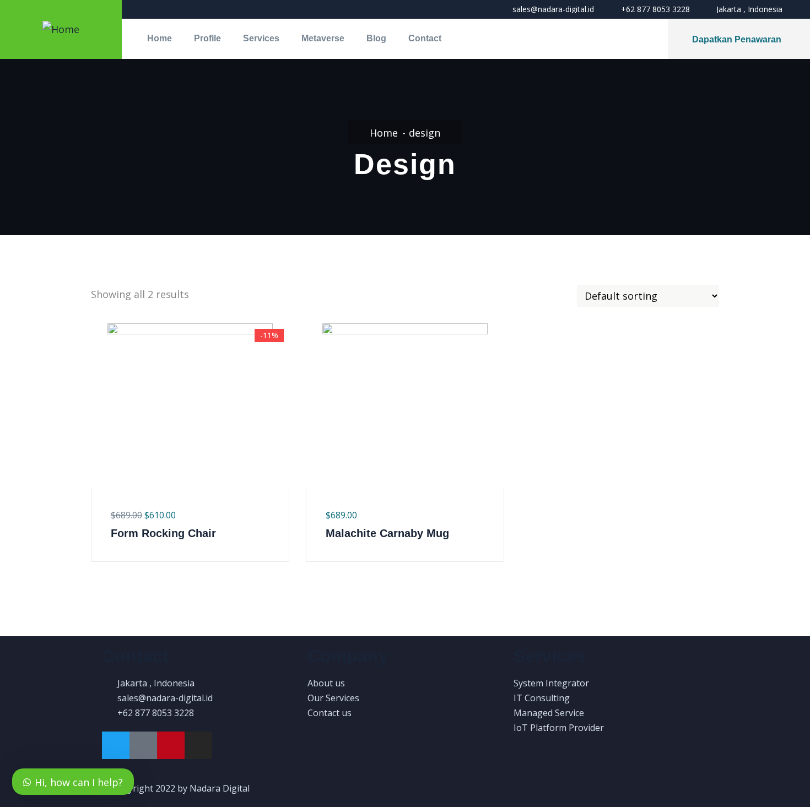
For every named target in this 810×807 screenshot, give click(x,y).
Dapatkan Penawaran (736, 39)
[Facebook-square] (143, 745)
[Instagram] (198, 745)
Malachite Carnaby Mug (387, 533)
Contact (424, 38)
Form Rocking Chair (163, 533)
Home (159, 38)
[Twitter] (115, 745)
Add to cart (98, 450)
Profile (207, 38)
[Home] (60, 29)
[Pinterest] (171, 745)
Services (261, 38)
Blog (376, 38)
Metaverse (322, 38)
